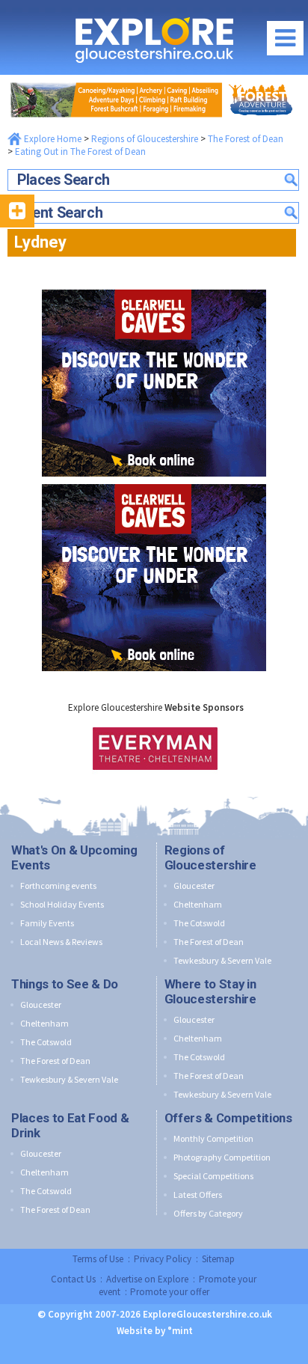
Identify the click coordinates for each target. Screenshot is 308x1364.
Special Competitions (213, 1175)
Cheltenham (197, 904)
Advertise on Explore (147, 1279)
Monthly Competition (213, 1138)
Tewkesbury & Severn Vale (222, 960)
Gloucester (194, 885)
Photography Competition (222, 1157)
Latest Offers (197, 1194)
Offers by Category (208, 1213)
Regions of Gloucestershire (144, 138)
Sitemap (218, 1259)
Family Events (47, 923)
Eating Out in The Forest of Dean (80, 151)
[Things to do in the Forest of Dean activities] (153, 79)
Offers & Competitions (228, 1117)
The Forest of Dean (245, 138)
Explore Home (51, 138)
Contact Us (73, 1279)
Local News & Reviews (61, 941)
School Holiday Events (62, 904)
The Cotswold (199, 923)
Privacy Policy (162, 1259)
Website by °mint (155, 1330)
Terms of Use (98, 1259)
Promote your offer (169, 1291)
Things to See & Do (64, 983)
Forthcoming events (58, 885)
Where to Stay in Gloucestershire (210, 991)
